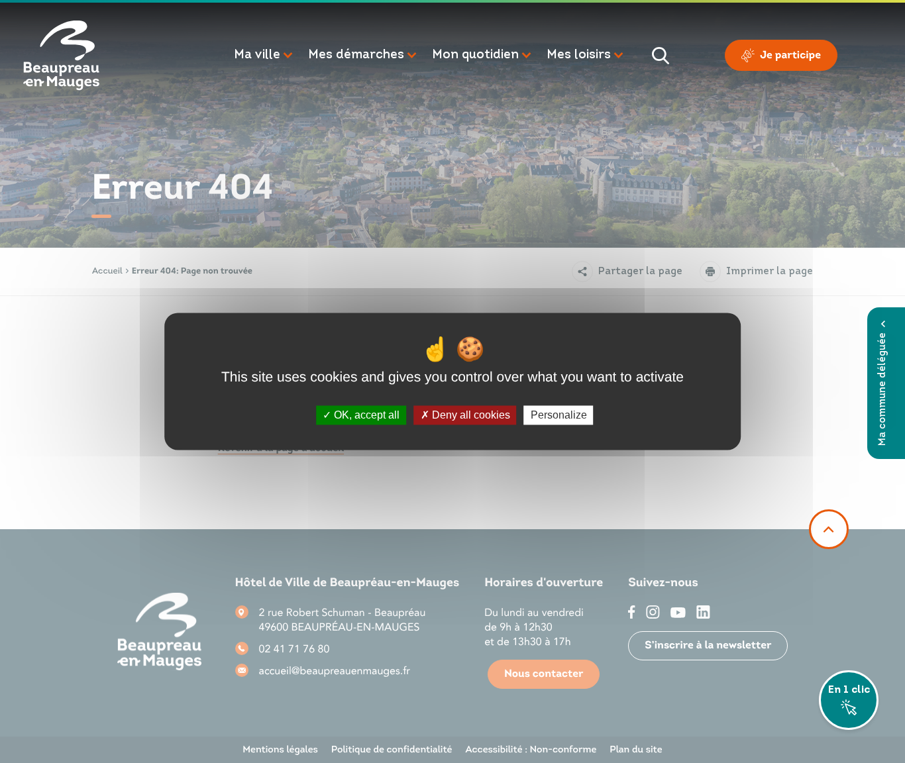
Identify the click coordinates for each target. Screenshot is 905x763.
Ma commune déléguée (883, 389)
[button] (264, 55)
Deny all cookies (469, 415)
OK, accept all (365, 415)
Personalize (559, 415)
